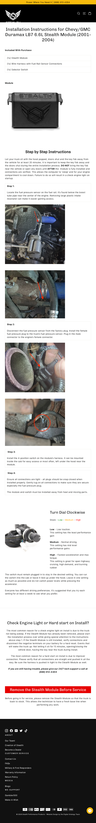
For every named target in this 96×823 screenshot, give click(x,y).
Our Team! (10, 741)
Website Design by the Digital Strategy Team (63, 814)
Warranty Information (15, 772)
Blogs (7, 786)
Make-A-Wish (11, 800)
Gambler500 (11, 795)
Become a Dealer (13, 750)
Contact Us (10, 759)
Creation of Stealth (14, 745)
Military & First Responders (18, 768)
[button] (90, 811)
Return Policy (11, 777)
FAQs (7, 763)
